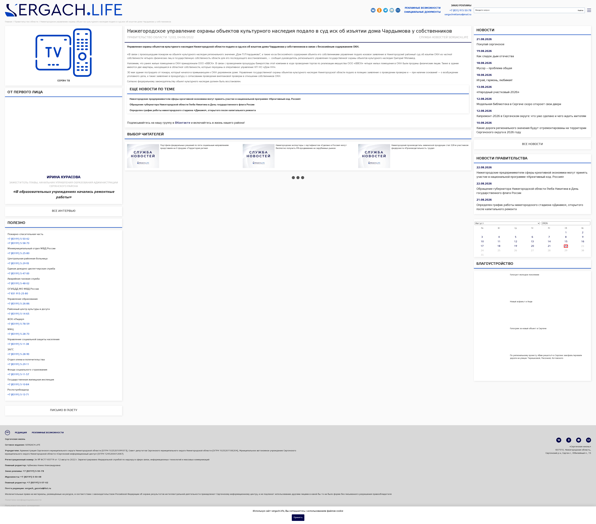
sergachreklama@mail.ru (458, 15)
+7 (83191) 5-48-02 (18, 284)
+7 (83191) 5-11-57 (18, 374)
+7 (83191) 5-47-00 (18, 274)
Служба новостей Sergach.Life (443, 37)
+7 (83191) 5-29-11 (18, 364)
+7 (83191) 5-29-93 (18, 263)
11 (499, 242)
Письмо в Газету (63, 410)
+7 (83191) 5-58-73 (18, 243)
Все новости (532, 144)
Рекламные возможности (423, 8)
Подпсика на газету (398, 10)
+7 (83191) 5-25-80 (18, 253)
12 (515, 242)
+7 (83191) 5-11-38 (18, 344)
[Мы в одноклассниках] (568, 440)
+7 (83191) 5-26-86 (18, 304)
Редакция (21, 433)
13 (532, 242)
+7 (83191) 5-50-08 (30, 477)
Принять (298, 518)
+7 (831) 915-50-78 (460, 10)
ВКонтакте (182, 123)
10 (482, 242)
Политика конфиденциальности (23, 500)
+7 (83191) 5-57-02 (37, 483)
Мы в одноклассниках (379, 10)
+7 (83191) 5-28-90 (18, 354)
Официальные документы (422, 12)
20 (532, 246)
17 (482, 246)
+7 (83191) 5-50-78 (33, 471)
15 (565, 242)
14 (549, 242)
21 (549, 246)
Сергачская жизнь (63, 10)
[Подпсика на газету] (588, 440)
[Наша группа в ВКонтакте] (558, 440)
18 (498, 246)
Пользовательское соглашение (22, 506)
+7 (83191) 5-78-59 (18, 324)
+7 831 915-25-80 (17, 294)
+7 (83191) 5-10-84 (18, 385)
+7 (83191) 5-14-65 (18, 314)
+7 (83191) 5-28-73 (18, 334)
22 (565, 246)
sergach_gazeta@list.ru (391, 10)
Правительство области (147, 37)
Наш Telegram (385, 10)
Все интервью (63, 211)
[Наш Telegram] (578, 440)
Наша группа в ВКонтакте (373, 10)
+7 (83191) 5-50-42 (18, 239)
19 (515, 246)
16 (582, 242)
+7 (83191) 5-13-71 (18, 395)
